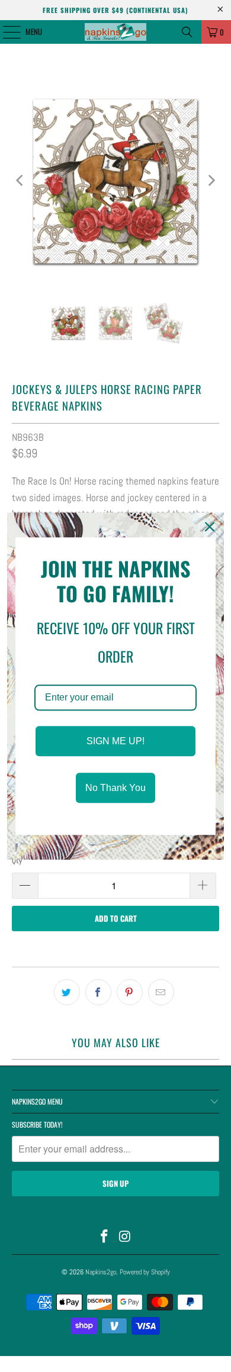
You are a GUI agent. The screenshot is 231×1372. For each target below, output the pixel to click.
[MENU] (5, 32)
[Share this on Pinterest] (130, 992)
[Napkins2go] (116, 32)
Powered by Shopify (145, 1272)
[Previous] (20, 181)
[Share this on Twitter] (67, 992)
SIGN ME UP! (115, 741)
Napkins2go (100, 1272)
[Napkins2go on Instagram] (125, 1237)
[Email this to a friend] (161, 992)
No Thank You (115, 788)
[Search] (187, 32)
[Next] (210, 181)
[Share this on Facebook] (98, 992)
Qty (17, 861)
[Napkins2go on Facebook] (105, 1237)
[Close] (209, 526)
